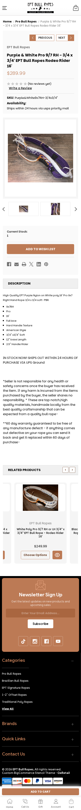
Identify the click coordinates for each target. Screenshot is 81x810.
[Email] (16, 264)
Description (19, 283)
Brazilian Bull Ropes (15, 681)
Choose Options (35, 555)
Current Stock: (17, 234)
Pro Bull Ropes (11, 674)
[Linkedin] (39, 264)
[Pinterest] (46, 264)
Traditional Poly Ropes (17, 702)
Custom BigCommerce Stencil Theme (28, 773)
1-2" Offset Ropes (14, 695)
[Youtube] (58, 641)
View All (8, 709)
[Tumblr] (23, 641)
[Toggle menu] (4, 7)
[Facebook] (9, 264)
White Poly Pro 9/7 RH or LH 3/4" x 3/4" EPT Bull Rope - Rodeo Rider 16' (40, 532)
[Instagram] (35, 641)
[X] (31, 264)
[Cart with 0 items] (76, 8)
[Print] (24, 264)
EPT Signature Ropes (16, 688)
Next (75, 209)
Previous (3, 209)
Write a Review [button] (20, 88)
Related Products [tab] (24, 470)
